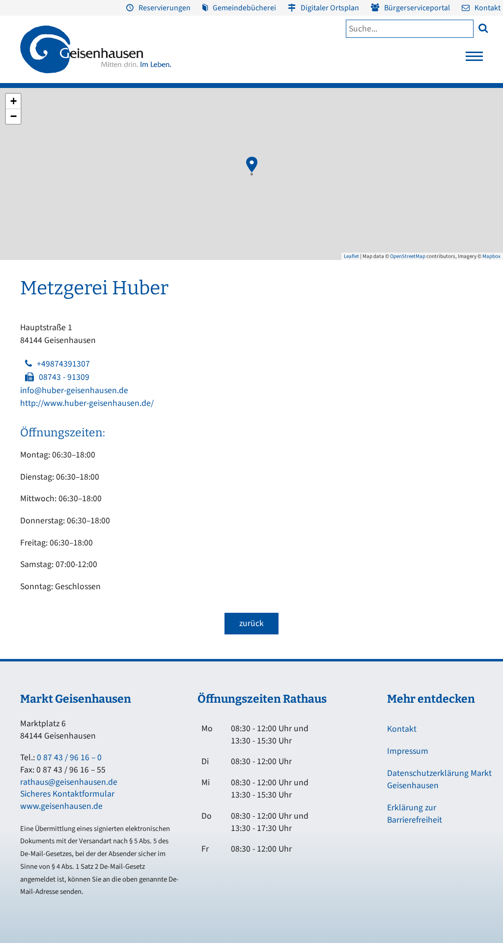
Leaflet (351, 256)
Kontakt (488, 7)
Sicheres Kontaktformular (67, 794)
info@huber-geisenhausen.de (74, 390)
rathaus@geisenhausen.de (68, 782)
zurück (251, 623)
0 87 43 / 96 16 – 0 (69, 757)
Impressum (407, 751)
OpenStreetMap (407, 256)
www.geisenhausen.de (61, 806)
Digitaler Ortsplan (330, 7)
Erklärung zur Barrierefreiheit (414, 813)
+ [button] (13, 101)
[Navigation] (474, 59)
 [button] (483, 28)
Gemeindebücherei (244, 7)
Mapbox (491, 256)
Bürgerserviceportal (417, 7)
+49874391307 (63, 364)
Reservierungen (165, 7)
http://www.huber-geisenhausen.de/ (87, 403)
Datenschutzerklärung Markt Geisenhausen (439, 779)
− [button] (13, 116)
